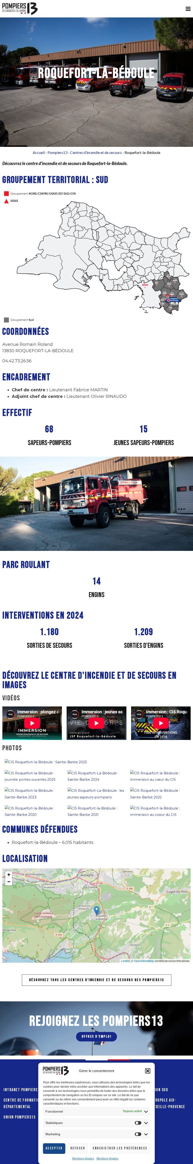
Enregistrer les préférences (120, 1148)
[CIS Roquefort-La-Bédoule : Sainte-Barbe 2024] (97, 776)
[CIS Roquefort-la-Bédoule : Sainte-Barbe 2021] (97, 811)
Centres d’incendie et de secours (96, 152)
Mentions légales (83, 1158)
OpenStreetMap (144, 961)
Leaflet (125, 961)
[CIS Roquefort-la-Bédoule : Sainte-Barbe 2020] (34, 811)
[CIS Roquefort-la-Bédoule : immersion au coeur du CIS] (159, 811)
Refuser (77, 1148)
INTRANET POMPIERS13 (23, 1089)
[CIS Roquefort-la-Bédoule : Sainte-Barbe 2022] (159, 794)
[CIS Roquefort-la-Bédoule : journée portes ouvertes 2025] (34, 776)
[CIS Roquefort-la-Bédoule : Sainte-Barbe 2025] (46, 762)
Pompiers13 (57, 152)
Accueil (39, 152)
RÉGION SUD (158, 1089)
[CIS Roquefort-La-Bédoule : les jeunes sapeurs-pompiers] (97, 794)
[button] (147, 1071)
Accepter (54, 1148)
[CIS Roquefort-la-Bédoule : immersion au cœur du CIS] (159, 776)
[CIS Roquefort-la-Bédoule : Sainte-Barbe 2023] (34, 794)
